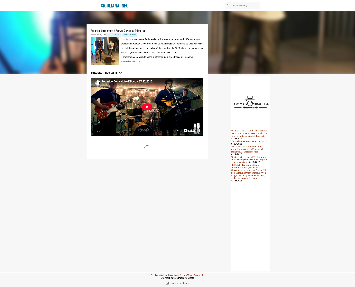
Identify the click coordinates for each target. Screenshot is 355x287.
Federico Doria (130, 35)
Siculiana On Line (159, 275)
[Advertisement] (147, 182)
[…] (251, 124)
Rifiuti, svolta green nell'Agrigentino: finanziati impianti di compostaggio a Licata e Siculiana (249, 160)
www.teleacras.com (130, 61)
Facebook (198, 275)
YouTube (188, 275)
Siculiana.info (175, 275)
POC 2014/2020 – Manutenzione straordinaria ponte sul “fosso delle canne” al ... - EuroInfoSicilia (248, 149)
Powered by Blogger (179, 283)
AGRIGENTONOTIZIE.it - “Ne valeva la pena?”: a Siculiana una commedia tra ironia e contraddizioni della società (249, 133)
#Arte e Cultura (113, 35)
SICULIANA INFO (115, 5)
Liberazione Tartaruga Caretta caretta (249, 141)
